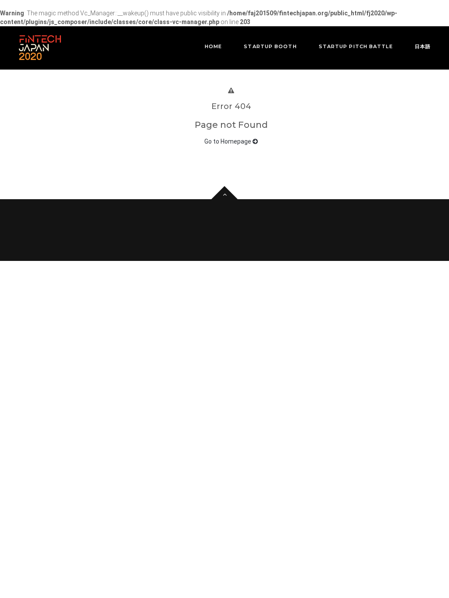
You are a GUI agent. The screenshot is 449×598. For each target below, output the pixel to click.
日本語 (423, 46)
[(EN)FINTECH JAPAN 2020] (39, 47)
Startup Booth (270, 46)
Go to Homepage (228, 141)
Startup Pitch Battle (356, 46)
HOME (213, 46)
